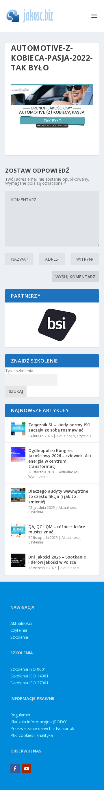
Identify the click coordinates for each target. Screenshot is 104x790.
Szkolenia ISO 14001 (29, 676)
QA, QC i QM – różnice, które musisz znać (56, 529)
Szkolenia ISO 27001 (29, 683)
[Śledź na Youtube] (26, 768)
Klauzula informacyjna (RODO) (39, 721)
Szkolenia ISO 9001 (28, 669)
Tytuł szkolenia (19, 370)
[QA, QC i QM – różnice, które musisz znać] (18, 530)
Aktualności (65, 436)
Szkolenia (19, 637)
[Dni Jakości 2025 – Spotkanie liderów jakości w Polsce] (18, 561)
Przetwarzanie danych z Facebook (42, 728)
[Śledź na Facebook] (15, 768)
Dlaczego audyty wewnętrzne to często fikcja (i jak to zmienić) (58, 496)
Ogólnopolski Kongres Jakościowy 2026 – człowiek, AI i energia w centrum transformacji (59, 458)
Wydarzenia (38, 476)
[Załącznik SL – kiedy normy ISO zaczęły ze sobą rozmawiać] (18, 428)
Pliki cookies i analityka (31, 735)
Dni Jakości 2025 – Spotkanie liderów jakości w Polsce (57, 559)
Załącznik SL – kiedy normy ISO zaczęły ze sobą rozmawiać (59, 427)
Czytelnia (84, 436)
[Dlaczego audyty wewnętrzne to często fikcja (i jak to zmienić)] (18, 495)
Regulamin (20, 715)
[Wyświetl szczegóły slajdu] (52, 324)
